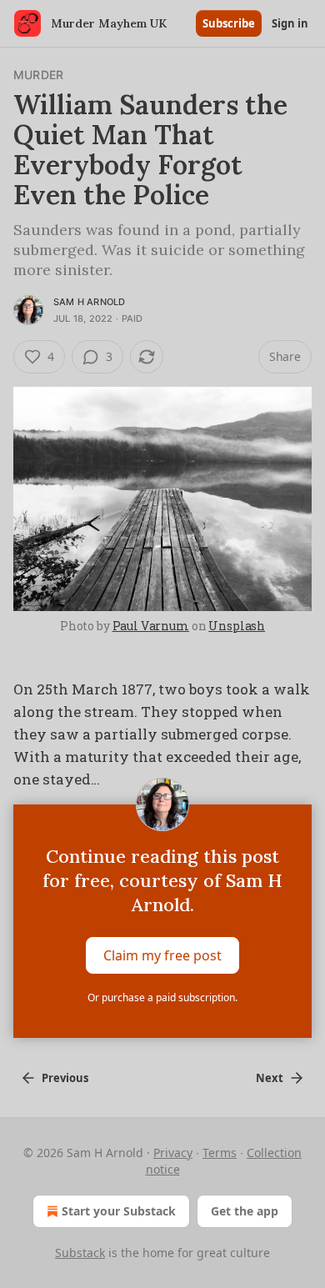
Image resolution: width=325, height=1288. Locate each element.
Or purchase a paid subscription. (163, 997)
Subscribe (228, 23)
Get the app (244, 1211)
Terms (219, 1152)
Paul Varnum (150, 626)
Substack (80, 1252)
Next (269, 1077)
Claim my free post (162, 954)
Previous (65, 1077)
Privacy (172, 1152)
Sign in (290, 23)
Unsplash (236, 626)
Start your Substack (119, 1211)
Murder (38, 75)
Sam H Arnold (89, 302)
